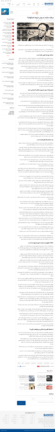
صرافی (6, 415)
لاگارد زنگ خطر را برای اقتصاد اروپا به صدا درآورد (6, 46)
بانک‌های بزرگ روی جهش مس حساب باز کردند (8, 82)
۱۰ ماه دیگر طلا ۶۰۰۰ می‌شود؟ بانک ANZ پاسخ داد (7, 53)
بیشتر (8, 55)
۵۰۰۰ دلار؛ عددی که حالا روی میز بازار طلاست (7, 39)
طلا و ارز (24, 4)
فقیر (22, 363)
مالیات (19, 363)
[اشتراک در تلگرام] (20, 366)
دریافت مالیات (40, 363)
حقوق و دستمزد (46, 363)
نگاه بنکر (6, 423)
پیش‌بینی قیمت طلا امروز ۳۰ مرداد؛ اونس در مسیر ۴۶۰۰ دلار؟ (7, 30)
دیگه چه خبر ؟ (13, 419)
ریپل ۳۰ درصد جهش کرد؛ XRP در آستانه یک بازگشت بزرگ (8, 86)
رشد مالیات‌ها (34, 363)
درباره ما (32, 417)
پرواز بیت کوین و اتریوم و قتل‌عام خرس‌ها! (8, 26)
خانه (43, 4)
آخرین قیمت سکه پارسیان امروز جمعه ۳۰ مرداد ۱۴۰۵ (8, 73)
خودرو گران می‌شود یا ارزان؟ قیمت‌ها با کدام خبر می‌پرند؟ (8, 99)
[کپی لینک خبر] (36, 20)
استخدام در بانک (4, 419)
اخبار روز (38, 4)
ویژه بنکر (34, 4)
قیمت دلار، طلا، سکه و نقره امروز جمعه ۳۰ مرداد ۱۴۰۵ (9, 77)
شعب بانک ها (5, 421)
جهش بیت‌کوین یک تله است (9, 90)
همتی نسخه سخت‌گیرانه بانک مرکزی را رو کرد (7, 43)
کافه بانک (14, 417)
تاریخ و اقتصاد (22, 417)
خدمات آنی (5, 417)
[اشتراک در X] (19, 366)
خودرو (24, 419)
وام (12, 4)
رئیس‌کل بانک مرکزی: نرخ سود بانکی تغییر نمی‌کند (7, 49)
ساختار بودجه (27, 363)
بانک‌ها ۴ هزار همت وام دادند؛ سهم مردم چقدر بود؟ (7, 36)
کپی (38, 366)
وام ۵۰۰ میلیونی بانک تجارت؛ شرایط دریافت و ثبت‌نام (7, 33)
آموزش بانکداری (13, 421)
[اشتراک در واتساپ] (17, 366)
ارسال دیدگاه (20, 403)
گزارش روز (49, 9)
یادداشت (23, 423)
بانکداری (29, 4)
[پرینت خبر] (38, 20)
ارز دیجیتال (17, 4)
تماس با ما (31, 419)
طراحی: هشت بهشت (4, 430)
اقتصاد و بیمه (8, 4)
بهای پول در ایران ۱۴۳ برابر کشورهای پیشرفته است (7, 23)
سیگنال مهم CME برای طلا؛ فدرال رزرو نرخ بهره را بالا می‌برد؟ (8, 64)
